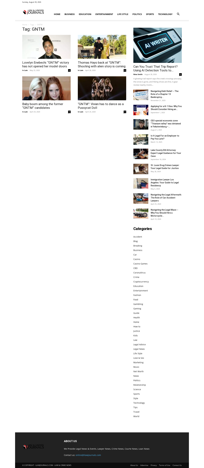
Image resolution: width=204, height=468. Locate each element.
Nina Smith (137, 74)
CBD (135, 268)
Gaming (137, 308)
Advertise (144, 465)
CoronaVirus (139, 272)
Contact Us (177, 465)
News (136, 375)
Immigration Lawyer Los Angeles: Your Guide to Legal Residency (165, 182)
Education (85, 14)
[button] (178, 14)
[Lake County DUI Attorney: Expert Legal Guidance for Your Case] (140, 154)
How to (136, 326)
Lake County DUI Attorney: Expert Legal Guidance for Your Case (166, 153)
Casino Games (140, 263)
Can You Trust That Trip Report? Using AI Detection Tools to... (155, 68)
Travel (136, 411)
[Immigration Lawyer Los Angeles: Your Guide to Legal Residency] (140, 183)
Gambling (138, 304)
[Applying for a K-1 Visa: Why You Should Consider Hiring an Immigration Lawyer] (140, 110)
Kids (135, 335)
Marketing (138, 362)
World (136, 416)
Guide (136, 313)
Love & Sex (138, 358)
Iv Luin (25, 70)
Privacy (154, 465)
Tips (135, 407)
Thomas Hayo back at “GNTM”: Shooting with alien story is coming (101, 64)
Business (70, 14)
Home (57, 14)
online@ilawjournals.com (88, 455)
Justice (136, 331)
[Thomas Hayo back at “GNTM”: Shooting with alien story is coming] (102, 47)
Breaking (137, 245)
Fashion (137, 295)
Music (136, 366)
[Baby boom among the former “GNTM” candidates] (46, 88)
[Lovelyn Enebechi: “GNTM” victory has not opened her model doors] (46, 47)
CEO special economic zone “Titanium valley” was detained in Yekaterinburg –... (166, 123)
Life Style (122, 14)
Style (135, 398)
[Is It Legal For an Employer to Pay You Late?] (140, 139)
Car (135, 254)
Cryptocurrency (141, 281)
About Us (134, 465)
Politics (137, 14)
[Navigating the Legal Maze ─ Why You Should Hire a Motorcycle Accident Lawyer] (140, 213)
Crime (136, 277)
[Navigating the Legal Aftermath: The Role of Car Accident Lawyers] (140, 198)
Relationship (139, 384)
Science (137, 389)
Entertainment (104, 14)
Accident (137, 236)
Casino (136, 259)
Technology (165, 14)
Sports (150, 14)
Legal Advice (139, 344)
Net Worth (138, 371)
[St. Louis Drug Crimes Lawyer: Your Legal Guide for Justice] (140, 169)
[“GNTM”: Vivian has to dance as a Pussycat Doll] (102, 88)
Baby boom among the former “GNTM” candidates (42, 106)
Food (135, 299)
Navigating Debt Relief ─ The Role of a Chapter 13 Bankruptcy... (164, 94)
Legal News (139, 349)
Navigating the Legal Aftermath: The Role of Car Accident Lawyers (166, 198)
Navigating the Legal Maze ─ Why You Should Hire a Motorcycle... (164, 213)
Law (135, 340)
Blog (135, 241)
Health (136, 317)
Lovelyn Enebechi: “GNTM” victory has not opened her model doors (45, 64)
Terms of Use (164, 465)
